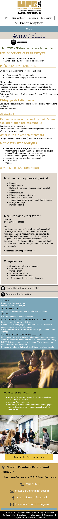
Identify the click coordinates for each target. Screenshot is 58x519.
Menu (29, 29)
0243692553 (32, 484)
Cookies (22, 515)
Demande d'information (19, 294)
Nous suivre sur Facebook (32, 497)
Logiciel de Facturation (25, 517)
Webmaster (36, 515)
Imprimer (22, 41)
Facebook (33, 17)
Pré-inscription (31, 23)
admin (42, 517)
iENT (6, 17)
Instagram (46, 17)
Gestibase (48, 515)
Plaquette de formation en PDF (22, 288)
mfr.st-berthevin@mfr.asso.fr (32, 490)
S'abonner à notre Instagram (32, 504)
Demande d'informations (29, 457)
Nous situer (18, 17)
